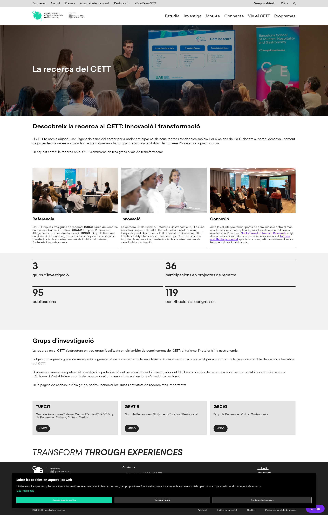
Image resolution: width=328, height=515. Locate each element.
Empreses (39, 3)
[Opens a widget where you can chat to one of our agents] (315, 509)
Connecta (234, 16)
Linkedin (263, 468)
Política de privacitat (227, 510)
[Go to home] (58, 16)
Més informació (25, 490)
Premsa (70, 3)
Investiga (192, 16)
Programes (285, 16)
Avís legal (202, 510)
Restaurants (122, 3)
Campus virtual (264, 3)
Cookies (251, 510)
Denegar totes (162, 500)
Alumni (55, 3)
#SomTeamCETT (145, 3)
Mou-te (213, 16)
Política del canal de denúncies (280, 510)
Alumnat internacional (94, 3)
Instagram (264, 472)
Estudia (172, 16)
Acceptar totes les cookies (64, 500)
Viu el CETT (259, 16)
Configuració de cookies (262, 500)
